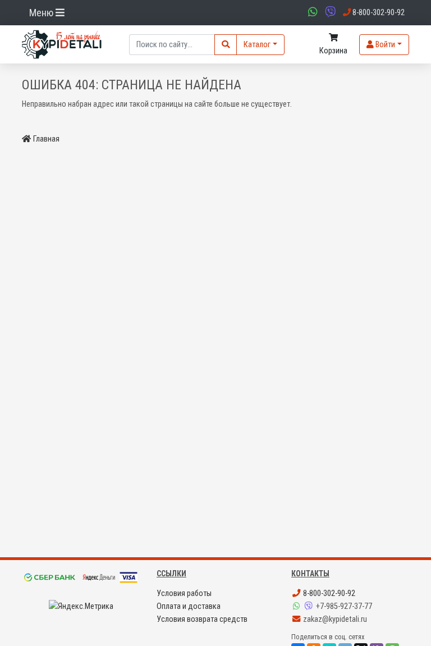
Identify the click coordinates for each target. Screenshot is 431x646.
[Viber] (310, 606)
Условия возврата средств (202, 619)
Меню (42, 13)
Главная (46, 139)
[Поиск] (225, 44)
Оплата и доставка (189, 606)
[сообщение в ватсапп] (311, 12)
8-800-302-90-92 (328, 593)
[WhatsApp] (297, 606)
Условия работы (184, 593)
